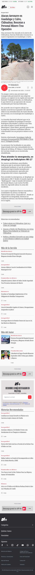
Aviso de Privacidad (14, 404)
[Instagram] (12, 545)
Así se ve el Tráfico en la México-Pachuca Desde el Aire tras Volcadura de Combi (17, 487)
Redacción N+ (15, 84)
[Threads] (33, 545)
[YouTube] (23, 545)
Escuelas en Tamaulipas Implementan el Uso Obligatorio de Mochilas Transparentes (14, 295)
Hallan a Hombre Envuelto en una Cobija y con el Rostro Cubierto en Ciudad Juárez (18, 239)
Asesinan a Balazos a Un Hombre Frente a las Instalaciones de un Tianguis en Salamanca (14, 431)
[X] (7, 545)
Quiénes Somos (6, 531)
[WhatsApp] (28, 545)
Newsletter (5, 535)
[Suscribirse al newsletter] (30, 397)
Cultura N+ (22, 560)
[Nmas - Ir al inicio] (4, 7)
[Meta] (2, 545)
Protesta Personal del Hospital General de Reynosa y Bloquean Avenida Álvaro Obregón (16, 255)
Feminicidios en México (9, 469)
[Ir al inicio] (17, 519)
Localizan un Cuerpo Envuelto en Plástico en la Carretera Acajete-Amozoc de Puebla (14, 417)
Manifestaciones (6, 251)
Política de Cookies (6, 564)
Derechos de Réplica (6, 551)
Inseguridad (5, 264)
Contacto (22, 564)
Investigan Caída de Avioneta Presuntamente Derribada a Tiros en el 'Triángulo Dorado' (17, 139)
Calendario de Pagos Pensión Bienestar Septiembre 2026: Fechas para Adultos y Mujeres (22, 355)
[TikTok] (17, 545)
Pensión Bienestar (17, 350)
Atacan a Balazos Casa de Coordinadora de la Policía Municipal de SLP (16, 268)
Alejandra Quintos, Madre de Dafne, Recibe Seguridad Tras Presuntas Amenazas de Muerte (17, 282)
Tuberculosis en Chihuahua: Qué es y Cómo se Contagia (16, 224)
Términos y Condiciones (7, 556)
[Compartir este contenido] (32, 87)
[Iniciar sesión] (28, 6)
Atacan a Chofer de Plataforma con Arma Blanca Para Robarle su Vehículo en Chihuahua (18, 231)
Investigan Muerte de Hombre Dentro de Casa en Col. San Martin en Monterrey (16, 322)
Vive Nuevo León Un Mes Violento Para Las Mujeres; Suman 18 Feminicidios (16, 473)
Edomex (4, 483)
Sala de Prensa (5, 560)
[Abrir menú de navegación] (32, 7)
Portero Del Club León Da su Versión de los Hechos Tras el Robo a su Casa (17, 445)
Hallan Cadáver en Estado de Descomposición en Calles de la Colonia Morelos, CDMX (17, 459)
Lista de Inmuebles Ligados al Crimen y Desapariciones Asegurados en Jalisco (17, 308)
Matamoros (5, 291)
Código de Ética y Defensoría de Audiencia (26, 552)
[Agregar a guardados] (28, 87)
